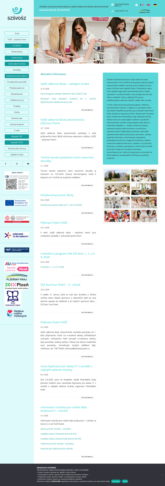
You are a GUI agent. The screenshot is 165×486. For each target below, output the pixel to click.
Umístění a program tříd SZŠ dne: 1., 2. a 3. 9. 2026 (68, 255)
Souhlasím (116, 481)
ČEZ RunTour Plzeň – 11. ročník (60, 284)
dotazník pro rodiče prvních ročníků (57, 448)
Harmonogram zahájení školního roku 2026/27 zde (64, 93)
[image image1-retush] (117, 176)
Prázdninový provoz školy (57, 195)
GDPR (125, 481)
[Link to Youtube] (28, 164)
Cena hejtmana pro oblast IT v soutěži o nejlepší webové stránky (66, 368)
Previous (36, 40)
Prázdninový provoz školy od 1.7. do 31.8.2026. (61, 205)
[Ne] (162, 475)
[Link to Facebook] (5, 164)
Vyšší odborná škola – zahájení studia (65, 84)
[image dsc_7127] (117, 190)
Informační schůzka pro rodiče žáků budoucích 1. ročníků (64, 409)
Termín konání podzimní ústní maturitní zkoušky (67, 159)
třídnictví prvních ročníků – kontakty (57, 443)
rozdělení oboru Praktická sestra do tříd (58, 434)
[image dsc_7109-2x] (117, 216)
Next (163, 40)
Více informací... (87, 110)
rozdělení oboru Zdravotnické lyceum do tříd (61, 438)
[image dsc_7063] (144, 190)
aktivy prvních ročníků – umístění (56, 429)
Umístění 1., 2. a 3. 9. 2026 (53, 267)
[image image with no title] (144, 176)
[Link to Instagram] (16, 164)
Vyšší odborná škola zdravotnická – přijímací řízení (63, 121)
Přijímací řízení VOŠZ (54, 222)
